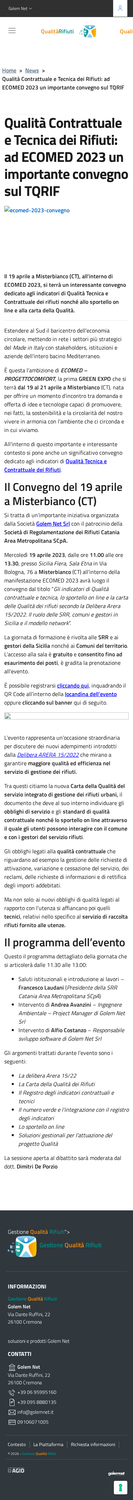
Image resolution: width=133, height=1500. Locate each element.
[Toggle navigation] (12, 30)
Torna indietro (31, 106)
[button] (21, 8)
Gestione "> (54, 1238)
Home (9, 70)
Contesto (17, 1444)
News (32, 70)
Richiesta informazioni (93, 1444)
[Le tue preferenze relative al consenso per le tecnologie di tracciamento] (120, 1487)
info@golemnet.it (35, 1412)
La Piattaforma (48, 1444)
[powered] (114, 1473)
